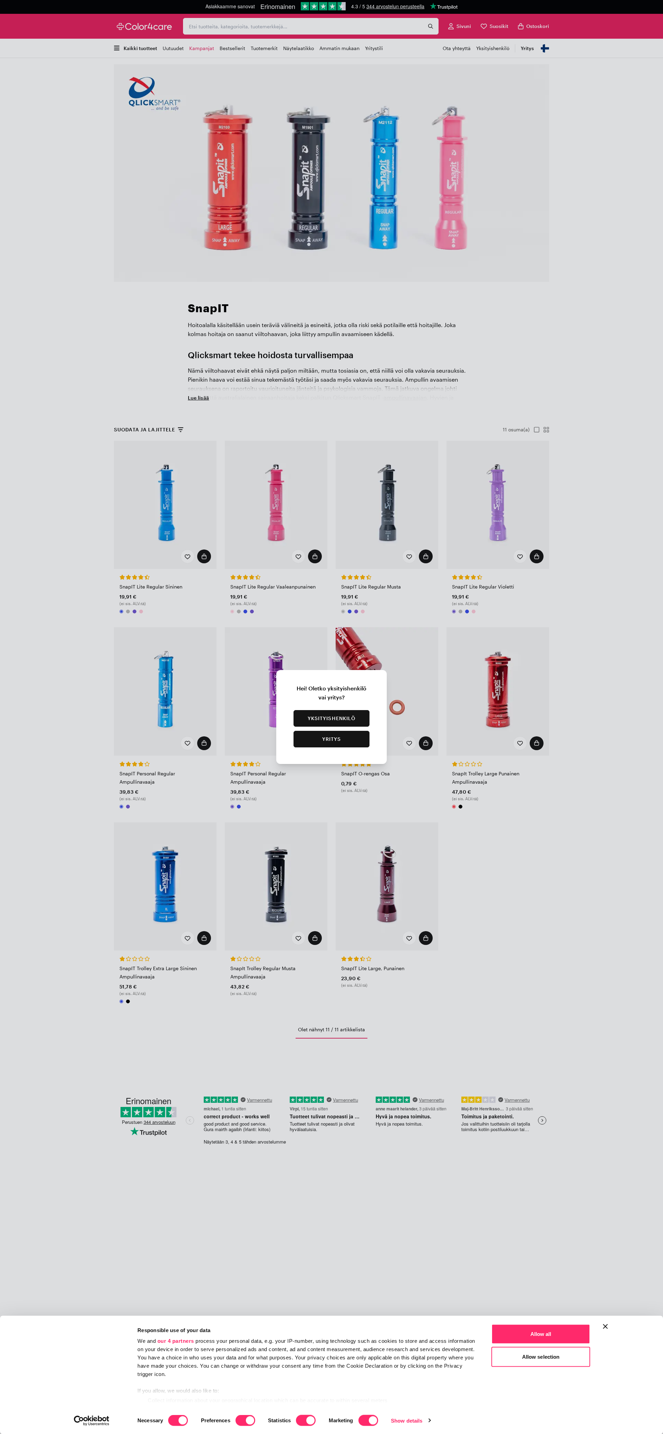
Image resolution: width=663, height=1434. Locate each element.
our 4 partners (175, 1341)
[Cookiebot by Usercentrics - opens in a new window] (91, 1420)
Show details (406, 1420)
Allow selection (541, 1356)
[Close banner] (605, 1326)
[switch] (245, 1420)
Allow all (540, 1334)
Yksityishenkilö (332, 718)
